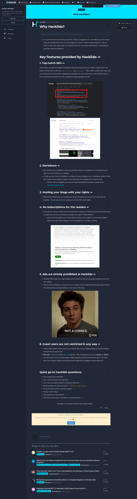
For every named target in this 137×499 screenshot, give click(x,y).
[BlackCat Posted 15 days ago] (33, 480)
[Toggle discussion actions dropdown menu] (129, 23)
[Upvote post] (101, 408)
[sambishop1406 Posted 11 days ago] (33, 472)
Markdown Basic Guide (55, 185)
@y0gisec (80, 71)
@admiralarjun (67, 71)
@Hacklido (78, 34)
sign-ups (66, 354)
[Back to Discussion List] (2, 2)
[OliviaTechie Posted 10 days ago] (33, 461)
